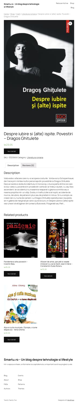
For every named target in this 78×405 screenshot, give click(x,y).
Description (13, 165)
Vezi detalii (12, 151)
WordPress (70, 400)
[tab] (13, 165)
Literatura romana (29, 14)
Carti (18, 14)
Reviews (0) (28, 165)
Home (6, 14)
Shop (12, 14)
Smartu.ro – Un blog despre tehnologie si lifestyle (38, 359)
